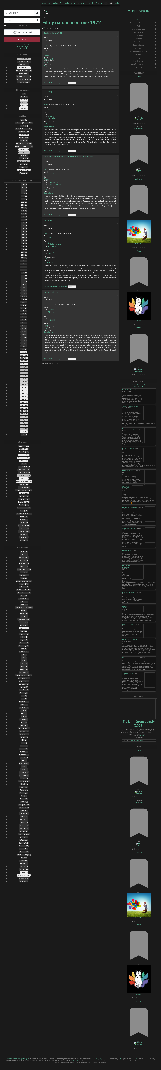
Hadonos (47, 46)
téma (97, 3)
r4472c (46, 233)
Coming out (52, 252)
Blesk (132, 470)
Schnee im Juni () (127, 429)
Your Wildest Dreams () (129, 389)
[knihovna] (83, 3)
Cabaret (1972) (49, 220)
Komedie (51, 116)
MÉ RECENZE (138, 386)
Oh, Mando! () (126, 657)
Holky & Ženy (53, 182)
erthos (108, 1059)
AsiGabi (126, 487)
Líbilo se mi (138, 179)
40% (45, 189)
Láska (50, 253)
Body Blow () (126, 592)
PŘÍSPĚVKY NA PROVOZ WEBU (138, 11)
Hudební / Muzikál (54, 245)
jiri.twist (133, 657)
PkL (138, 172)
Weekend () (125, 673)
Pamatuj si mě (23, 25)
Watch (139, 251)
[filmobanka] (70, 3)
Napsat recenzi (62, 83)
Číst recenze (53, 83)
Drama (46, 56)
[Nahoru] (157, 1066)
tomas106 (136, 1059)
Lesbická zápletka (54, 184)
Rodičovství (48, 59)
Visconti (46, 305)
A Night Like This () (128, 528)
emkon (136, 406)
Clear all (139, 20)
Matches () (125, 624)
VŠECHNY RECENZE (139, 385)
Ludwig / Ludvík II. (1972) (52, 292)
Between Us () (126, 639)
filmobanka (64, 3)
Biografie (47, 325)
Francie (51, 309)
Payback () (125, 507)
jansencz (127, 567)
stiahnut (138, 76)
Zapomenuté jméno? (22, 46)
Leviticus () (125, 550)
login (117, 3)
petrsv (138, 389)
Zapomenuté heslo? (22, 45)
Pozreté (138, 328)
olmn (135, 528)
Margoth (138, 321)
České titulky (49, 193)
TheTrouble (138, 244)
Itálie (49, 311)
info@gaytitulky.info (99, 1059)
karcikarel (141, 736)
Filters (45, 27)
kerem (132, 673)
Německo (51, 174)
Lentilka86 (138, 371)
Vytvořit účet (22, 48)
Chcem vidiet (138, 128)
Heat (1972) (48, 92)
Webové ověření (25, 32)
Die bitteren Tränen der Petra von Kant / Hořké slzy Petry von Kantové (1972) (68, 156)
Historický (51, 320)
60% (45, 123)
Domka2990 (133, 507)
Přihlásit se (22, 39)
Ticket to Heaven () (128, 406)
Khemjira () (125, 448)
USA (49, 50)
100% (46, 62)
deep (121, 1059)
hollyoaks (139, 120)
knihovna (78, 3)
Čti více (46, 83)
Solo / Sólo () (126, 470)
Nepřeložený (49, 66)
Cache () (125, 606)
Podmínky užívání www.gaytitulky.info (18, 1059)
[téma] (101, 3)
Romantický (52, 118)
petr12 (46, 105)
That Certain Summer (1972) (53, 33)
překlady (90, 3)
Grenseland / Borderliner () (136, 740)
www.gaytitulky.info (50, 3)
